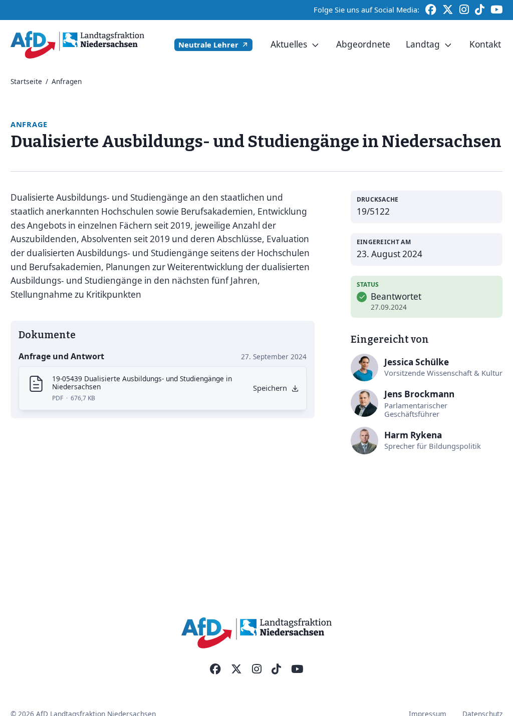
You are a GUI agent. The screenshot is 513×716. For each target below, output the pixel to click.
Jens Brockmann (419, 394)
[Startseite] (77, 45)
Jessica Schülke (416, 362)
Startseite (26, 81)
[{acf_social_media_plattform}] (215, 669)
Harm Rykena (413, 435)
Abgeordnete (363, 44)
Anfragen (67, 81)
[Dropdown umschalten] (316, 45)
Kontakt (485, 44)
